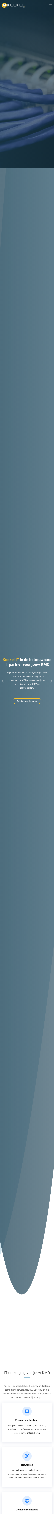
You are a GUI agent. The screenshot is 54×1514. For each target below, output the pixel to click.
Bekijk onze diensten (27, 701)
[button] (2, 681)
